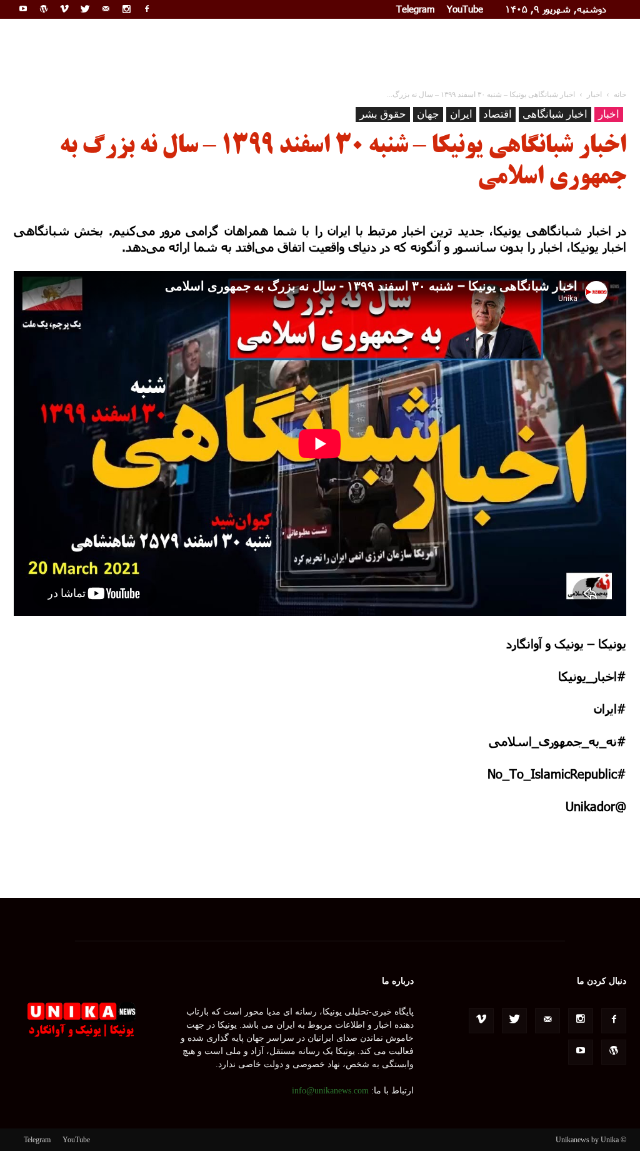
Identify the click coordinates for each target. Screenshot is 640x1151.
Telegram (415, 8)
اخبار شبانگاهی (555, 114)
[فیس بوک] (147, 9)
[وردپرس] (43, 9)
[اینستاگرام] (126, 9)
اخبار (608, 114)
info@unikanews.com (330, 1090)
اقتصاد (497, 114)
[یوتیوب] (23, 9)
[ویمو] (64, 9)
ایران (461, 114)
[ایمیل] (105, 9)
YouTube (465, 8)
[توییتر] (85, 9)
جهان (428, 114)
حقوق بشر (382, 114)
